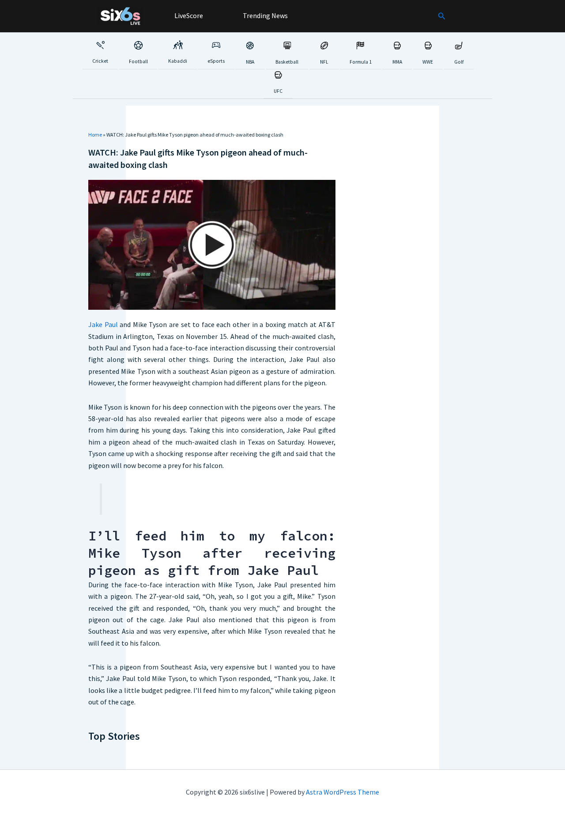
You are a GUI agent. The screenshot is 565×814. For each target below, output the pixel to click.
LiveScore (188, 15)
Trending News (264, 15)
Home (95, 134)
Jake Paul (103, 324)
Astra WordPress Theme (342, 791)
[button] (442, 16)
